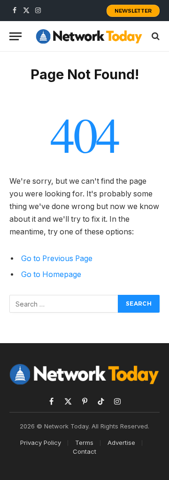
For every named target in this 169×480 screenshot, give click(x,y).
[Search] (155, 36)
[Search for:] (64, 304)
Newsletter (133, 11)
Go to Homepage (51, 274)
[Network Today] (89, 36)
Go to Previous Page (56, 258)
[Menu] (15, 36)
